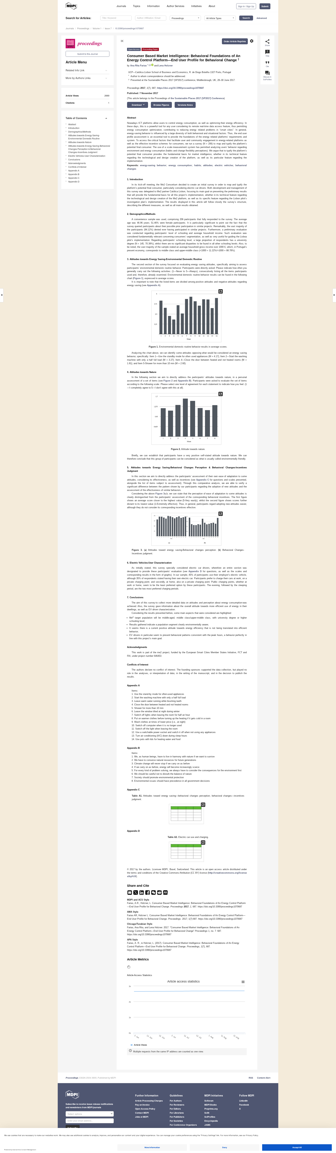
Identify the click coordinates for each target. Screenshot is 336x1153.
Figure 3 (159, 493)
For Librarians (177, 1112)
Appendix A (73, 170)
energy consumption (180, 165)
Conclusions (74, 159)
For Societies (176, 1120)
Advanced (262, 18)
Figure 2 (168, 380)
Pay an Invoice (142, 1104)
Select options (75, 1114)
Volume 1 (97, 28)
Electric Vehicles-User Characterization (86, 155)
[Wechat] (153, 893)
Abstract (72, 124)
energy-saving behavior (153, 165)
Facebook (244, 1104)
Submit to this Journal (87, 53)
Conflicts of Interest (77, 166)
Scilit (206, 1112)
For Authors (176, 1100)
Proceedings (83, 28)
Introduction (73, 127)
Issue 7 (108, 28)
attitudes (207, 165)
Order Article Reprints (235, 41)
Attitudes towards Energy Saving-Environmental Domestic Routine (84, 137)
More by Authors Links (78, 78)
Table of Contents (76, 118)
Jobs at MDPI (141, 1116)
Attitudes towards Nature (80, 142)
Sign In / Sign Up (246, 6)
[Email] (130, 893)
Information (153, 6)
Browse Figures (161, 104)
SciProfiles (209, 1116)
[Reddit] (159, 893)
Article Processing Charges (149, 1100)
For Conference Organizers (183, 1124)
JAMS (207, 1124)
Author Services (175, 6)
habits (197, 165)
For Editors (175, 1108)
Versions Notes (185, 104)
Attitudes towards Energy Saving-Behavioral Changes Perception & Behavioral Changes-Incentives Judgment (89, 149)
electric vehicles (224, 165)
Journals (121, 6)
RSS (251, 1077)
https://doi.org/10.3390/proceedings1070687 (180, 88)
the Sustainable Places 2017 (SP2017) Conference (197, 98)
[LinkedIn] (142, 893)
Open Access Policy (145, 1108)
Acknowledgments (77, 163)
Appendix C (73, 177)
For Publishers (177, 1116)
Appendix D (73, 181)
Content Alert (263, 1077)
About (212, 6)
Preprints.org (211, 1108)
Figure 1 (138, 278)
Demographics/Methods (79, 131)
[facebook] (147, 893)
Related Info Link (75, 70)
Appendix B (73, 174)
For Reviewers (177, 1104)
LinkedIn (243, 1100)
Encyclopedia (211, 1120)
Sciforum (209, 1100)
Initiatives (196, 6)
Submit (264, 6)
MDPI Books (210, 1104)
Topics (136, 6)
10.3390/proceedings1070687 (129, 28)
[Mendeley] (165, 893)
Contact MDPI (142, 1112)
